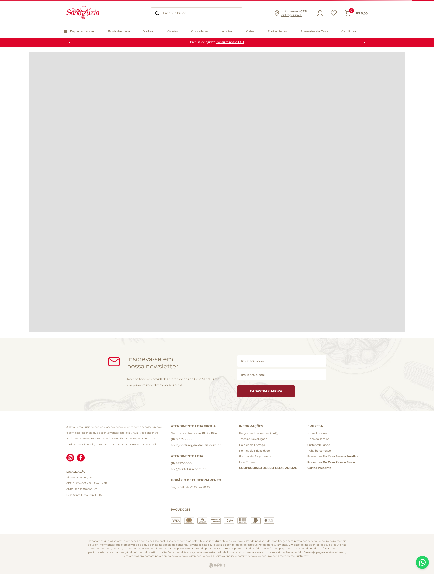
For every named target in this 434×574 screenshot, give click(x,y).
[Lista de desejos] (334, 14)
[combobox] (196, 13)
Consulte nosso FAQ (230, 42)
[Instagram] (70, 458)
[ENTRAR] (319, 13)
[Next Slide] (364, 42)
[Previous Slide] (69, 42)
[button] (290, 13)
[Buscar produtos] (157, 13)
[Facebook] (81, 458)
